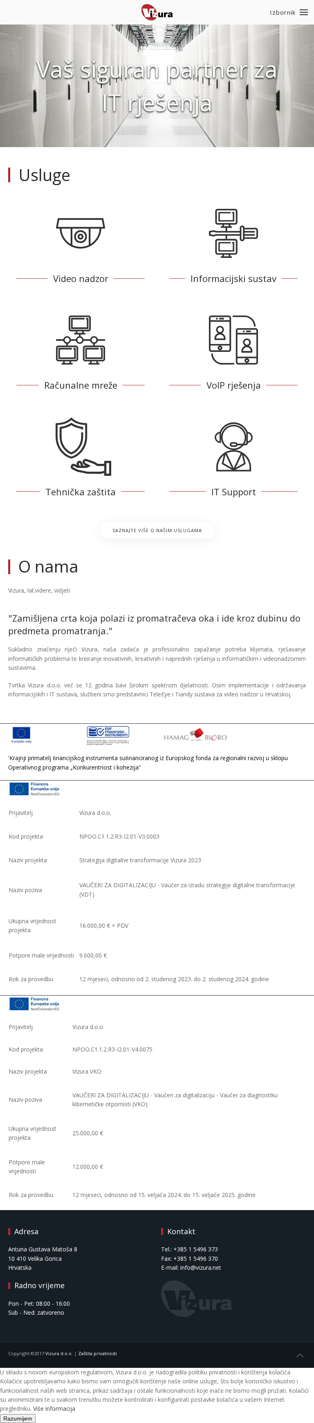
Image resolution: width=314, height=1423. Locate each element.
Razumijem (17, 1418)
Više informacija (54, 1408)
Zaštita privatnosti (97, 1353)
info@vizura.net (200, 1267)
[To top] (300, 1355)
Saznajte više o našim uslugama (157, 530)
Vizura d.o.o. (59, 1353)
